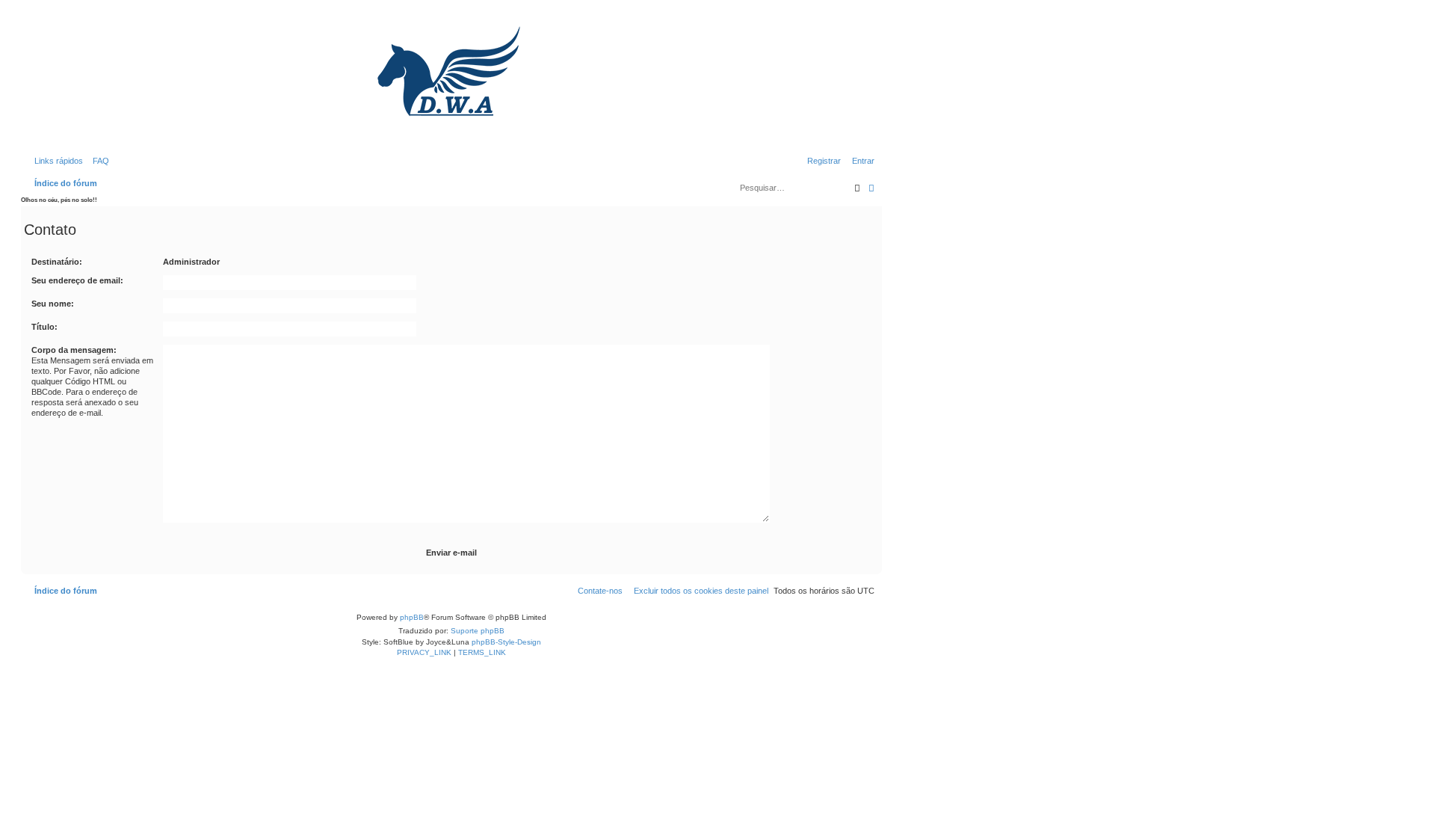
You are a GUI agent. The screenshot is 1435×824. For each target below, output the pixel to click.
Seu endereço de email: (77, 280)
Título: (44, 326)
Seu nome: (52, 303)
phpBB (412, 617)
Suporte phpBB (477, 631)
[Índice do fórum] (451, 83)
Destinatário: (56, 261)
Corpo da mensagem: (74, 349)
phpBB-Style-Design (506, 642)
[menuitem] (98, 161)
